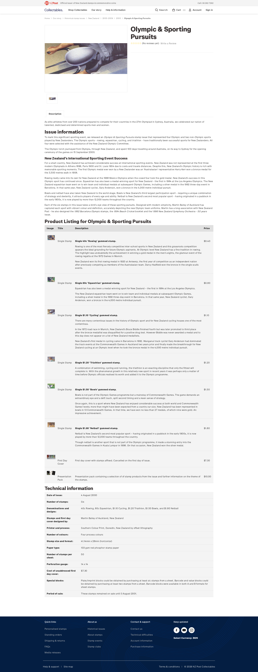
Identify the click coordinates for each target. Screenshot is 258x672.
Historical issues (96, 628)
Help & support (51, 666)
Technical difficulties (142, 634)
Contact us (136, 628)
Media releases (53, 652)
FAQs (47, 646)
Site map (68, 666)
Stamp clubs (94, 646)
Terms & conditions (169, 666)
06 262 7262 (207, 3)
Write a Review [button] (168, 43)
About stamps (95, 634)
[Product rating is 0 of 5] (136, 43)
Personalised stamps (56, 628)
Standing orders (53, 634)
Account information (142, 640)
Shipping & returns (55, 640)
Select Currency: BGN (186, 638)
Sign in (209, 10)
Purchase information (142, 646)
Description (55, 114)
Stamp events (95, 640)
